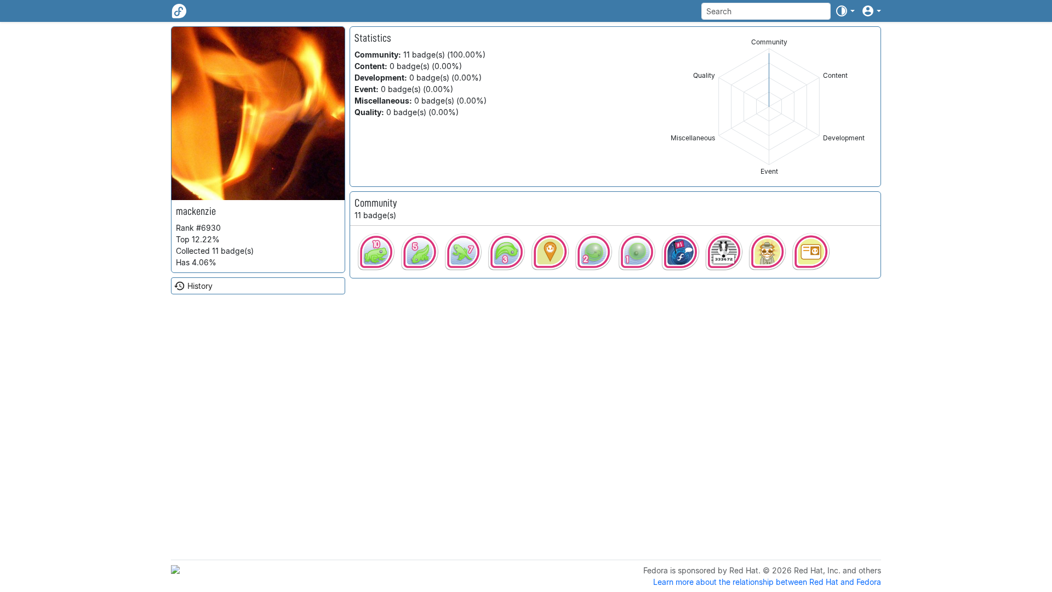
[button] (845, 11)
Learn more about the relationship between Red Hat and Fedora (767, 582)
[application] (769, 106)
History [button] (200, 286)
